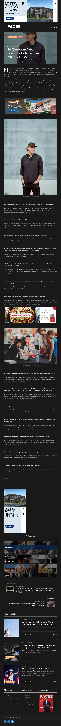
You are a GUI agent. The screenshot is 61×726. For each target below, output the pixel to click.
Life (7, 658)
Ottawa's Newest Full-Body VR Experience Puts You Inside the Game (38, 669)
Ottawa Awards (29, 704)
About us (27, 695)
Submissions (28, 700)
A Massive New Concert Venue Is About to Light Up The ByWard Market (39, 646)
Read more (28, 634)
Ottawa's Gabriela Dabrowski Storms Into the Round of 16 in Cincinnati (38, 623)
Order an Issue (29, 699)
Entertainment (12, 36)
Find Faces (28, 702)
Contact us (27, 697)
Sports (20, 36)
